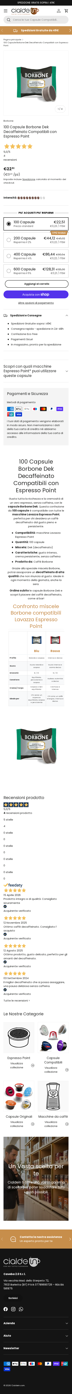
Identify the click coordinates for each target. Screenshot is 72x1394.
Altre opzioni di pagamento (36, 303)
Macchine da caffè (53, 1116)
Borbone (8, 120)
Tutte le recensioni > (16, 1000)
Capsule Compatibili (53, 1060)
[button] (66, 11)
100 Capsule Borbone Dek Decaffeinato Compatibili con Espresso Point (35, 44)
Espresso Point (19, 1058)
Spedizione (28, 179)
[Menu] (5, 11)
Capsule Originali (19, 1116)
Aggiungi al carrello (36, 284)
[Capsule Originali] (19, 1096)
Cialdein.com (18, 1385)
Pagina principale (12, 39)
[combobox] (36, 20)
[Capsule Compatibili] (53, 1037)
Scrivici (13, 1298)
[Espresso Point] (19, 1037)
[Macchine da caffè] (53, 1096)
